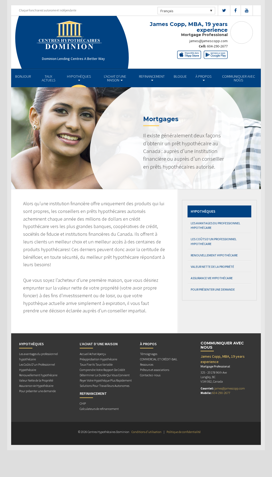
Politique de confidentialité (184, 432)
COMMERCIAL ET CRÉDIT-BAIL (158, 359)
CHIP (83, 403)
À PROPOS (203, 76)
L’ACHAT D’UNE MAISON (115, 78)
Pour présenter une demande (213, 289)
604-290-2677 (217, 46)
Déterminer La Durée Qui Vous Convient (105, 375)
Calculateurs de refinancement (99, 409)
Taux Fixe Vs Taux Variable (96, 364)
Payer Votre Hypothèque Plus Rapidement (106, 380)
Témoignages (148, 354)
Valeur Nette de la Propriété (212, 267)
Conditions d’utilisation (146, 432)
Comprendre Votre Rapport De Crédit (102, 370)
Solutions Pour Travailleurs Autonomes (104, 386)
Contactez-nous (150, 375)
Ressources (146, 364)
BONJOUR (23, 76)
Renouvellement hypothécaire (214, 255)
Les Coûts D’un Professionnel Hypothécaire (214, 241)
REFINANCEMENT (152, 76)
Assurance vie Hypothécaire (212, 278)
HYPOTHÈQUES (79, 76)
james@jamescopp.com (208, 40)
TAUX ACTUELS (48, 78)
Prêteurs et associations (154, 370)
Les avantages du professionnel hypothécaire (215, 225)
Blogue (180, 76)
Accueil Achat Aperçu (93, 354)
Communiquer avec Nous (238, 78)
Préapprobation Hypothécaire (98, 359)
